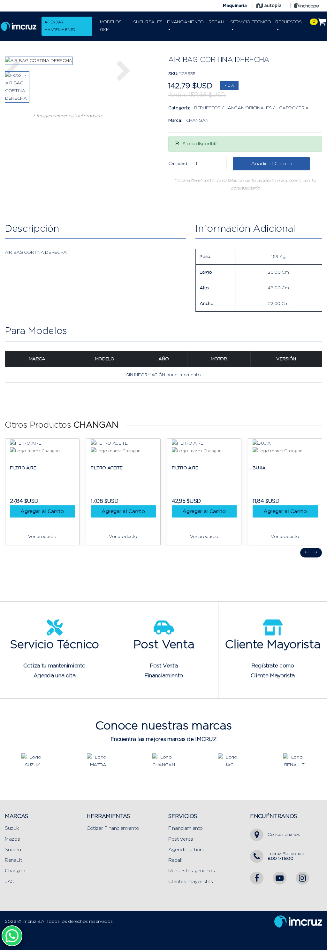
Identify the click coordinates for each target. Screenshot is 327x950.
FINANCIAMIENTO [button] (185, 22)
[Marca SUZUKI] (32, 761)
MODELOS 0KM (111, 26)
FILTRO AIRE (23, 468)
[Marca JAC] (229, 761)
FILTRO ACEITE (106, 468)
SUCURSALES (148, 22)
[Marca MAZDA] (98, 761)
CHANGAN (197, 120)
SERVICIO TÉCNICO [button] (250, 22)
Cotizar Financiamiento (113, 828)
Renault (13, 860)
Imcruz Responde (286, 856)
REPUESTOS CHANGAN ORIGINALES (232, 108)
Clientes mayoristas (190, 881)
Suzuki (12, 828)
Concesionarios (284, 834)
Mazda (12, 839)
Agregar (42, 511)
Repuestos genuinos (191, 870)
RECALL (217, 22)
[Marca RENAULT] (294, 761)
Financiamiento (185, 828)
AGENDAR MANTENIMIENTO (59, 26)
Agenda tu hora (186, 849)
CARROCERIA (294, 108)
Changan (15, 870)
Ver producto (42, 536)
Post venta (180, 839)
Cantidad (177, 163)
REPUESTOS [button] (288, 22)
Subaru (13, 849)
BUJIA (259, 468)
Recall (175, 860)
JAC (9, 881)
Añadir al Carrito (271, 163)
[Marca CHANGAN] (163, 761)
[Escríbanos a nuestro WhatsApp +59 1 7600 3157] (12, 935)
